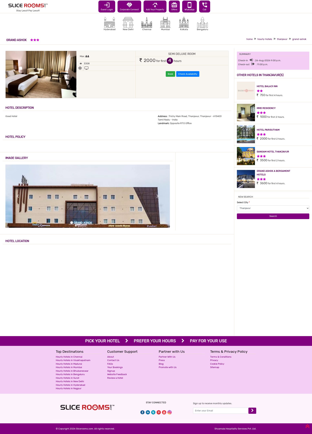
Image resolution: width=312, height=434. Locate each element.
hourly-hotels (264, 39)
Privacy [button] (214, 360)
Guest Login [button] (107, 6)
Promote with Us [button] (168, 367)
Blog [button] (161, 363)
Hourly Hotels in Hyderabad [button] (70, 385)
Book (170, 74)
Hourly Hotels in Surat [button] (67, 378)
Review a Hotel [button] (115, 378)
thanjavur (282, 39)
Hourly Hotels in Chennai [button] (69, 356)
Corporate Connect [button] (129, 6)
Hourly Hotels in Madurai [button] (69, 363)
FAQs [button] (110, 363)
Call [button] (205, 6)
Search (273, 216)
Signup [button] (111, 371)
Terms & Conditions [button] (220, 356)
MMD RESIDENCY (266, 108)
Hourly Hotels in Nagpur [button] (68, 388)
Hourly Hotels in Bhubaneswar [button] (72, 371)
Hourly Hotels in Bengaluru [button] (70, 374)
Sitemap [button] (214, 367)
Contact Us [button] (113, 360)
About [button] (110, 356)
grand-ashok (299, 39)
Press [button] (162, 360)
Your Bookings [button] (115, 367)
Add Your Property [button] (155, 6)
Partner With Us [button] (167, 356)
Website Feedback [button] (117, 374)
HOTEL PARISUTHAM (268, 129)
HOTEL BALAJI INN (267, 86)
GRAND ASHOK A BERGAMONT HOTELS (273, 173)
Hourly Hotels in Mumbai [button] (69, 367)
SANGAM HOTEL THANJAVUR (273, 151)
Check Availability (187, 74)
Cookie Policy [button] (217, 363)
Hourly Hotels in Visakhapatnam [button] (73, 360)
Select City (243, 202)
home (249, 39)
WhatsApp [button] (189, 6)
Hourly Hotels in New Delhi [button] (70, 381)
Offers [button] (174, 6)
